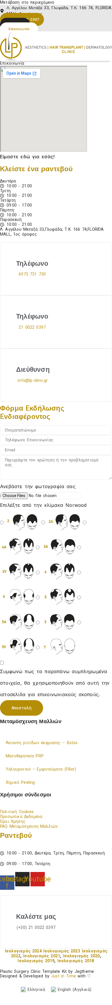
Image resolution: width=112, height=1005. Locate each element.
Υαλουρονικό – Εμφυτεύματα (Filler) (41, 769)
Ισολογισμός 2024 (23, 951)
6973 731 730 (32, 274)
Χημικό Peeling (20, 782)
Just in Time (63, 976)
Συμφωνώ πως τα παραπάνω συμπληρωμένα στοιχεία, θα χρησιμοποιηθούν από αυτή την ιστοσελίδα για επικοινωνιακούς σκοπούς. (54, 683)
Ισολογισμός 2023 (61, 951)
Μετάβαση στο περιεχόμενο (27, 2)
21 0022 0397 (32, 327)
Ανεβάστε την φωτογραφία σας (38, 486)
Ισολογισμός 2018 (75, 960)
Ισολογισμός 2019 (36, 960)
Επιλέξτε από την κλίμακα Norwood (43, 505)
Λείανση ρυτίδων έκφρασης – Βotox (42, 742)
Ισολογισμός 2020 (81, 956)
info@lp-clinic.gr (33, 380)
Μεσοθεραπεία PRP (25, 756)
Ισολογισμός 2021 (41, 956)
